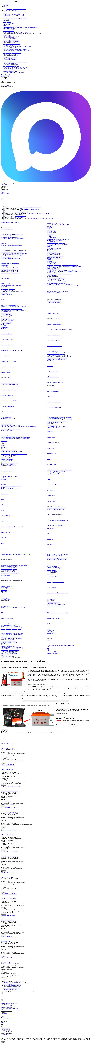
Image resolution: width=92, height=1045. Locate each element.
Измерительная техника (52, 603)
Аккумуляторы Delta (6, 355)
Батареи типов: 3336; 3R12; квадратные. (10, 573)
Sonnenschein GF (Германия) (53, 484)
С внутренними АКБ (6, 235)
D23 (48, 646)
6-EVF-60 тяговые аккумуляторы (55, 525)
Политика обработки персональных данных (14, 72)
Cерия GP (3, 324)
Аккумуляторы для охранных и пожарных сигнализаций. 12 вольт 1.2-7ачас (22, 33)
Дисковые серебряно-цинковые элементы (57, 559)
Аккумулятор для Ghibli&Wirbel (8, 455)
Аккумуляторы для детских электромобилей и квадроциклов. (18, 50)
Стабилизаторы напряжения (25, 210)
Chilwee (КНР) (4, 494)
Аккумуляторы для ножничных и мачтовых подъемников (15, 438)
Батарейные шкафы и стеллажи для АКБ (10, 258)
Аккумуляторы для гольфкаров (8, 450)
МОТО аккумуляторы (20, 216)
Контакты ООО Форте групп (10, 10)
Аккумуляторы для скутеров (10, 58)
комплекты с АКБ (51, 230)
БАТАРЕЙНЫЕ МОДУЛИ (7, 290)
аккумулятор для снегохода (10, 59)
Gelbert (2, 510)
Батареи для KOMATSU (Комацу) (9, 642)
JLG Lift (3, 442)
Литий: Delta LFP (51, 490)
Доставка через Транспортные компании (16, 9)
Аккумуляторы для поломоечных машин (11, 452)
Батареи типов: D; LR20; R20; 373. (9, 570)
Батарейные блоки (51, 231)
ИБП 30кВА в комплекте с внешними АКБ (11, 255)
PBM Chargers (50, 623)
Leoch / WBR (50, 544)
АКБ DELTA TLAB (5, 515)
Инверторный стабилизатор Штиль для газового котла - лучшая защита (18, 426)
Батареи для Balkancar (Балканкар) (9, 637)
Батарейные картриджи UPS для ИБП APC (11, 309)
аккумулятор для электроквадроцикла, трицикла (15, 49)
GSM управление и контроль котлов (55, 605)
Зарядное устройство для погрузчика (10, 623)
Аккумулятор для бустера (9, 54)
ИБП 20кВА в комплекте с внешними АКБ (11, 252)
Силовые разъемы (5, 600)
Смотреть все (50, 226)
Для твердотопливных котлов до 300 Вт (56, 281)
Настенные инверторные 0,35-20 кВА (56, 418)
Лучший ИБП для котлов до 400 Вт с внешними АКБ (60, 284)
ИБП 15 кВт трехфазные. (7, 243)
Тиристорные (50, 428)
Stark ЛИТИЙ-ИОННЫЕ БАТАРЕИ (9, 305)
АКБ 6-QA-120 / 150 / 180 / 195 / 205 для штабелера (13, 648)
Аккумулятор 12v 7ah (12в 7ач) (11, 38)
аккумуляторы (50, 564)
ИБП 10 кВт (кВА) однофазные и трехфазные (12, 234)
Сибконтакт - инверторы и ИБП (54, 257)
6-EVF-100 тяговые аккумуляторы (55, 514)
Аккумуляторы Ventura (6, 334)
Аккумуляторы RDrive (52, 307)
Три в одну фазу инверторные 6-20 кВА (56, 421)
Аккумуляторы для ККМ (9, 63)
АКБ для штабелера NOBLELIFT (9, 653)
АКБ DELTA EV (5, 521)
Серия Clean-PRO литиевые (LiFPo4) (10, 488)
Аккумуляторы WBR (6, 323)
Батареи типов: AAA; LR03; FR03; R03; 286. (11, 566)
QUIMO (49, 479)
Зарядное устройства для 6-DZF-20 (55, 509)
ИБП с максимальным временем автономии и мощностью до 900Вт (63, 285)
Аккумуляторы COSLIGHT (53, 335)
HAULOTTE (4, 441)
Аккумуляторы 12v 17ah (9, 42)
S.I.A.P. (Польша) (51, 495)
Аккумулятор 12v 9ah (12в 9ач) (11, 40)
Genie (2, 446)
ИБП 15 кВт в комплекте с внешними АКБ (11, 245)
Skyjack (2, 443)
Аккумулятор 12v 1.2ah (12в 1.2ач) (11, 36)
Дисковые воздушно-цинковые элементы (57, 558)
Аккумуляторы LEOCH (6, 315)
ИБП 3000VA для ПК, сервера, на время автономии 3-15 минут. (62, 270)
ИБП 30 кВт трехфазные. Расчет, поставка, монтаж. (13, 254)
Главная (2, 655)
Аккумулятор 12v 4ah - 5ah (10, 37)
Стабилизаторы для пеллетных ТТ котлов (11, 429)
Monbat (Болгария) (51, 464)
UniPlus (48, 650)
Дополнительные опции (53, 249)
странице (4, 1040)
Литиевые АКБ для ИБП (7, 229)
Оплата (5, 6)
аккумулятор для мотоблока (10, 57)
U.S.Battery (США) (51, 501)
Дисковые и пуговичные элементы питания (57, 554)
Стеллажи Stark (50, 385)
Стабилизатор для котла (9, 28)
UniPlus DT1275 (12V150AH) (8, 834)
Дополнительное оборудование (8, 389)
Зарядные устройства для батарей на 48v (10, 626)
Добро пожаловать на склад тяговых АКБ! (13, 14)
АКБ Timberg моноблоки (53, 442)
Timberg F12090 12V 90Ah (7, 769)
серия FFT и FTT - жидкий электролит (56, 471)
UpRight (3, 445)
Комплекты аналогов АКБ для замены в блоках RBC (14, 310)
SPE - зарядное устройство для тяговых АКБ (57, 612)
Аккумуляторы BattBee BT (7, 366)
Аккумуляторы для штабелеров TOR (10, 651)
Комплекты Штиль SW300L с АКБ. (9, 267)
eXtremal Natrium (5, 587)
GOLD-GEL (4, 590)
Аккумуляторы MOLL (52, 653)
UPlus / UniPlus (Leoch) (6, 471)
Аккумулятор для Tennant (7, 457)
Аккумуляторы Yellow (6, 372)
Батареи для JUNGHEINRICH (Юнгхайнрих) (12, 638)
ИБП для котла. (7, 22)
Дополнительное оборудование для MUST (11, 285)
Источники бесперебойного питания (32, 207)
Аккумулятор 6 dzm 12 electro (10, 47)
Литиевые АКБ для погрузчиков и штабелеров (12, 435)
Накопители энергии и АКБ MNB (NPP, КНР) (12, 350)
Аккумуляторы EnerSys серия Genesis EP (57, 359)
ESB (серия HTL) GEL (52, 453)
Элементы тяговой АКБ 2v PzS (8, 465)
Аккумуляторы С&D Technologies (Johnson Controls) (59, 329)
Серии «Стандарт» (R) (52, 425)
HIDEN (48, 396)
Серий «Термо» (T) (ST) (52, 423)
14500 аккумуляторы (52, 571)
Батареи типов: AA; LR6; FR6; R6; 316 (10, 567)
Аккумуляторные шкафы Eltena (54, 407)
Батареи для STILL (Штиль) (7, 639)
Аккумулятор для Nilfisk (6, 460)
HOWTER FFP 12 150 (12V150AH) (9, 812)
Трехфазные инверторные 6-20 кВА (55, 422)
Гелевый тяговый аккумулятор (10, 64)
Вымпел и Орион (51, 528)
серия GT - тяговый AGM (53, 473)
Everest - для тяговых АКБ (53, 618)
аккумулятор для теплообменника (55, 382)
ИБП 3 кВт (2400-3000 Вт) (53, 269)
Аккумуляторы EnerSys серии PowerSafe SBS (58, 355)
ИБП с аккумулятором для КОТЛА (55, 279)
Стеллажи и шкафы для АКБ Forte (9, 400)
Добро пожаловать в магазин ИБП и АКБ (13, 15)
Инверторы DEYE (5, 278)
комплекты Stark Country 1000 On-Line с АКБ (58, 224)
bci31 (48, 648)
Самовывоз (6, 5)
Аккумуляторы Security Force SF (54, 299)
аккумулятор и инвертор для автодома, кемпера (15, 62)
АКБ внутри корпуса (52, 275)
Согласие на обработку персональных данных (14, 69)
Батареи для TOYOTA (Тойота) (8, 641)
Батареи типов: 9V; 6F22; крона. (8, 571)
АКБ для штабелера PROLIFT (10, 989)
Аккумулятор (50, 638)
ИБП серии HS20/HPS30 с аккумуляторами (57, 244)
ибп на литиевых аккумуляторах (9, 227)
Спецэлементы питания (6, 559)
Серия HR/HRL (4, 327)
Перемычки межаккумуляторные (55, 292)
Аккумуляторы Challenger (53, 340)
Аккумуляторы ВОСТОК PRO (54, 346)
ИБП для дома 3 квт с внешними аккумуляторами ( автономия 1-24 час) (64, 271)
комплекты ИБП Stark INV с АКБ (55, 223)
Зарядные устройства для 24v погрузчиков (11, 629)
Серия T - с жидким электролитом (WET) (11, 486)
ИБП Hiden (49, 236)
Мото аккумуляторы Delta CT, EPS (55, 582)
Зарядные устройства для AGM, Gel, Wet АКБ (38, 213)
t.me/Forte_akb (30, 693)
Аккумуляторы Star (5, 318)
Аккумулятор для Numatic (7, 459)
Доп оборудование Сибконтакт (54, 258)
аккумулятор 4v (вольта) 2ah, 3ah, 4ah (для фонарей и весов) (18, 32)
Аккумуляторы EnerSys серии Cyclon (56, 354)
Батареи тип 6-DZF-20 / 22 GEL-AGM (56, 508)
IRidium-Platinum (5, 591)
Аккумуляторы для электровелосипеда (12, 53)
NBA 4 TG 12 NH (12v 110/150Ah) (9, 856)
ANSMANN (4, 537)
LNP (2, 612)
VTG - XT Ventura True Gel (53, 472)
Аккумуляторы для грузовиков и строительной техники (60, 645)
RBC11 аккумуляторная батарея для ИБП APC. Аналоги (17, 46)
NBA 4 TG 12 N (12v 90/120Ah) (8, 898)
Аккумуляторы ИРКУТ (52, 587)
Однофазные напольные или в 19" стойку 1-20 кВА (59, 419)
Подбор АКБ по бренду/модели (11, 66)
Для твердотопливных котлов (8, 427)
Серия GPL (3, 325)
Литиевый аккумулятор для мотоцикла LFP (11, 580)
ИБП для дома (6, 20)
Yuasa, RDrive (50, 539)
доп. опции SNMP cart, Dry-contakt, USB (10, 273)
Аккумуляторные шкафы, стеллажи (30, 209)
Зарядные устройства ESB (7, 618)
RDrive (48, 459)
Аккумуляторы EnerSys (52, 351)
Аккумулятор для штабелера (7, 646)
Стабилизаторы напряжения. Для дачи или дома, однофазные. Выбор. (20, 27)
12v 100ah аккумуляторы (9, 45)
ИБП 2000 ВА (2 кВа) (52, 263)
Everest (2, 499)
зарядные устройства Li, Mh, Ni (54, 568)
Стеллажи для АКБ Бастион (53, 402)
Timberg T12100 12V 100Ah (7, 877)
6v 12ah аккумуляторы (52, 371)
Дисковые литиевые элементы (54, 556)
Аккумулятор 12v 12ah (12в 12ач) (11, 41)
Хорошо (3, 1042)
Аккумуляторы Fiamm (6, 344)
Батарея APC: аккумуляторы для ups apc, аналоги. (13, 307)
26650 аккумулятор (51, 572)
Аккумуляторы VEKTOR (7, 320)
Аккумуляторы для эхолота (10, 51)
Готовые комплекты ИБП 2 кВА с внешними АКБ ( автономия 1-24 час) (64, 266)
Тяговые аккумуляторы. (22, 212)
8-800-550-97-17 (60, 693)
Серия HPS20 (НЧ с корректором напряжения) (58, 239)
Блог (2, 1024)
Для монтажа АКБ (5, 606)
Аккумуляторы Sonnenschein (54, 324)
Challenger (3, 484)
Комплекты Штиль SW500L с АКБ (9, 270)
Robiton (2, 543)
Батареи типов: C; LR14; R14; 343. (9, 569)
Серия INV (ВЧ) (4, 293)
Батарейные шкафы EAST (7, 395)
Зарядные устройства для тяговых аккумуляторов (41, 218)
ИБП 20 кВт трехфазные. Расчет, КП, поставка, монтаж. (14, 250)
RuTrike (2, 504)
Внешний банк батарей (52, 276)
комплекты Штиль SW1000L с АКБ (9, 271)
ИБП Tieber (49, 261)
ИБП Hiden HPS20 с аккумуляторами (56, 243)
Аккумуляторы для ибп (21, 208)
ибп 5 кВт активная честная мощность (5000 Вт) (15, 18)
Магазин (3, 1022)
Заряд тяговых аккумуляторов (8, 625)
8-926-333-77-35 (43, 693)
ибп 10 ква (6, 19)
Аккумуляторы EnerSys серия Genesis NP (57, 358)
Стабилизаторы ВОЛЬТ (6, 417)
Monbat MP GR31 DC (6, 941)
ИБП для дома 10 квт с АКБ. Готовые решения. (12, 238)
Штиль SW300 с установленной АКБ (10, 269)
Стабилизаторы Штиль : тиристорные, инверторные (59, 417)
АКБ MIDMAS (50, 431)
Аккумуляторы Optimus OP (53, 302)
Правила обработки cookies (10, 71)
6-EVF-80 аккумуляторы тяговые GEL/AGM (57, 520)
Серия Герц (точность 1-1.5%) (8, 418)
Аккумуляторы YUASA (6, 377)
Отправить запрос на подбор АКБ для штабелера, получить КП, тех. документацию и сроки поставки (46, 701)
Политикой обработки (28, 1039)
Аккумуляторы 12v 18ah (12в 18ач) (11, 44)
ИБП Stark (3, 287)
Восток (48, 533)
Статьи (5, 13)
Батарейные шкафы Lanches (7, 406)
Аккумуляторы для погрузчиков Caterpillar (11, 635)
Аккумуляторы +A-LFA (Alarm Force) (10, 383)
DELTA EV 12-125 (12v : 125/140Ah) (9, 791)
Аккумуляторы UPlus (52, 576)
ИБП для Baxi (6, 24)
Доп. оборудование (18, 217)
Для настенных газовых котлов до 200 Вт (57, 283)
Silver (2, 592)
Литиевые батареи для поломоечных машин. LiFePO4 (14, 454)
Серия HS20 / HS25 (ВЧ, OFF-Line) (55, 240)
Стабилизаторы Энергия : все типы (55, 427)
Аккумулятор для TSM (6, 456)
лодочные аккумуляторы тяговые (11, 60)
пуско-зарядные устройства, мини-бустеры (57, 593)
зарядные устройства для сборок (54, 567)
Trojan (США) (4, 479)
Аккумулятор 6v (7, 35)
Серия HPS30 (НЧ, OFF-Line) (54, 241)
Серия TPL (3, 328)
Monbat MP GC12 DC (6, 962)
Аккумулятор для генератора (10, 55)
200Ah (48, 640)
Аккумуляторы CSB (5, 313)
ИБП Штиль (4, 266)
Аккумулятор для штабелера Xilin (9, 652)
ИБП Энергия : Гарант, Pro (53, 254)
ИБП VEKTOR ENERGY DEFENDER (10, 263)
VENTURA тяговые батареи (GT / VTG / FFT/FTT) (59, 470)
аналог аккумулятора (8, 31)
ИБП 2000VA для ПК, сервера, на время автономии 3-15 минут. (62, 265)
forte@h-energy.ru (5, 85)
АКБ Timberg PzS (51, 437)
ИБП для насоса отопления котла (11, 25)
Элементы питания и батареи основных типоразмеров (14, 565)
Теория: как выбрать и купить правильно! (57, 280)
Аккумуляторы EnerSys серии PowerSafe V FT (58, 352)
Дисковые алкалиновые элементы (55, 555)
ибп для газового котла (9, 23)
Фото (2, 1025)
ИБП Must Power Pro (6, 283)
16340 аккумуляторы (52, 566)
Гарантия (5, 16)
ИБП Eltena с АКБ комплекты (54, 248)
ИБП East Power (50, 234)
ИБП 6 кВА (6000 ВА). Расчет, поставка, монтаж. (59, 274)
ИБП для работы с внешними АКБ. (9, 237)
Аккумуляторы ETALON (53, 318)
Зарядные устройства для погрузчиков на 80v (12, 627)
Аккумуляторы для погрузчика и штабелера (11, 634)
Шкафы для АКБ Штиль (53, 391)
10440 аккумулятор (51, 570)
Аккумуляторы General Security (8, 361)
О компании (6, 3)
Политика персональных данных (9, 1003)
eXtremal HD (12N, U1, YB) (7, 588)
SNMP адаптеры (51, 250)
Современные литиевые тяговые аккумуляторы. (15, 67)
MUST (2, 299)
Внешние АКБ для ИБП (6, 257)
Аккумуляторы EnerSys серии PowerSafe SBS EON (59, 356)
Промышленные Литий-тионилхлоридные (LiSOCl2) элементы (16, 554)
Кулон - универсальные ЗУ (7, 532)
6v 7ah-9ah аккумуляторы (53, 377)
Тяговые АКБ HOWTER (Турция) (9, 476)
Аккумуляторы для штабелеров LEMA (10, 650)
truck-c (48, 649)
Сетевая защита (50, 600)
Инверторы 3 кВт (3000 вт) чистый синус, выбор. (15, 29)
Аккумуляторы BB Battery (7, 339)
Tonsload (49, 629)
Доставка (3, 1017)
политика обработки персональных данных (14, 68)
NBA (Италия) (50, 448)
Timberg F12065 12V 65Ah (7, 748)
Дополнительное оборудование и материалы (57, 291)
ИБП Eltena (49, 246)
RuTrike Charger (50, 631)
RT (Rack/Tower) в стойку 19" (8, 289)
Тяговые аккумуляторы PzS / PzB (9, 464)
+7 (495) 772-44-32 (5, 76)
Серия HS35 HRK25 (51, 237)
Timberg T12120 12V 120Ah (7, 920)
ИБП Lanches (50, 228)
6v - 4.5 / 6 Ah (50, 366)
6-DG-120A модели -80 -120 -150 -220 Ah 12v (12, 647)
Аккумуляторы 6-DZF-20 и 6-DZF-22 (56, 506)
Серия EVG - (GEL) (5, 487)
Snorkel (2, 439)
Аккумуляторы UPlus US (53, 313)
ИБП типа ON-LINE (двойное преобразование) (12, 291)
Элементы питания (18, 214)
